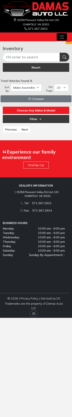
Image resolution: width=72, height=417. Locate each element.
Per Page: (49, 89)
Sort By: (6, 89)
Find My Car (36, 165)
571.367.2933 (38, 28)
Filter (35, 119)
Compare (37, 99)
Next (24, 129)
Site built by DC (50, 298)
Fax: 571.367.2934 (38, 210)
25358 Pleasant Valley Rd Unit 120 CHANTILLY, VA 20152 (37, 194)
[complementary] (61, 406)
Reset (36, 67)
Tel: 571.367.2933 (38, 203)
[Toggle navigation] (62, 37)
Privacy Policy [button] (29, 298)
